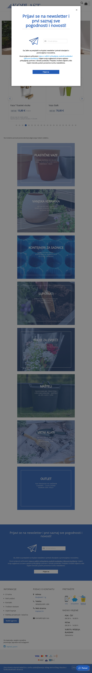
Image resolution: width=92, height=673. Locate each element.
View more (46, 164)
